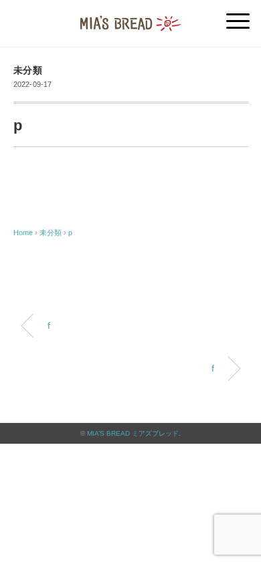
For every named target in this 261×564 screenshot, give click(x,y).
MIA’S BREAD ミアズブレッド (133, 433)
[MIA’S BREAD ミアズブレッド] (130, 16)
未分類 (28, 70)
